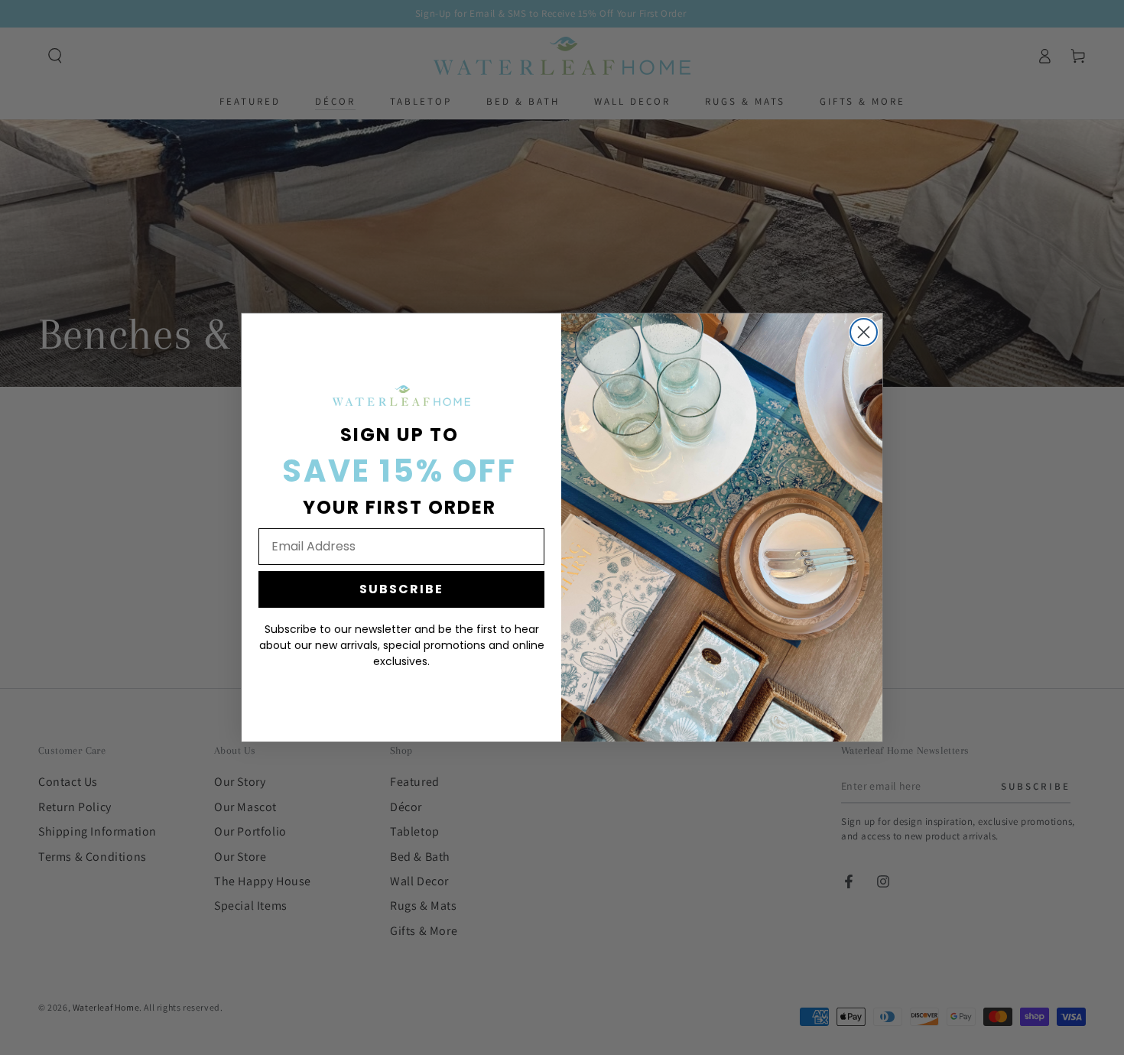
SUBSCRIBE (401, 589)
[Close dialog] (863, 332)
